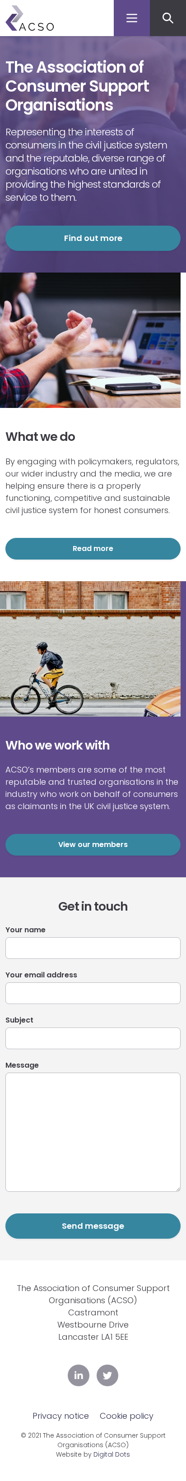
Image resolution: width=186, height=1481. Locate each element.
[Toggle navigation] (132, 18)
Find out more (93, 238)
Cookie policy (126, 1415)
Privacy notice (61, 1415)
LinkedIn (78, 1375)
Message (22, 1065)
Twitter (107, 1375)
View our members (93, 844)
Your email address (41, 975)
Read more (93, 548)
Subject (19, 1020)
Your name (25, 930)
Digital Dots (111, 1454)
